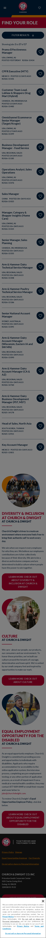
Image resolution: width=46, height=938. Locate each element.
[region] (23, 918)
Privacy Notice (8, 917)
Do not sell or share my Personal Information (23, 933)
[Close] (43, 901)
